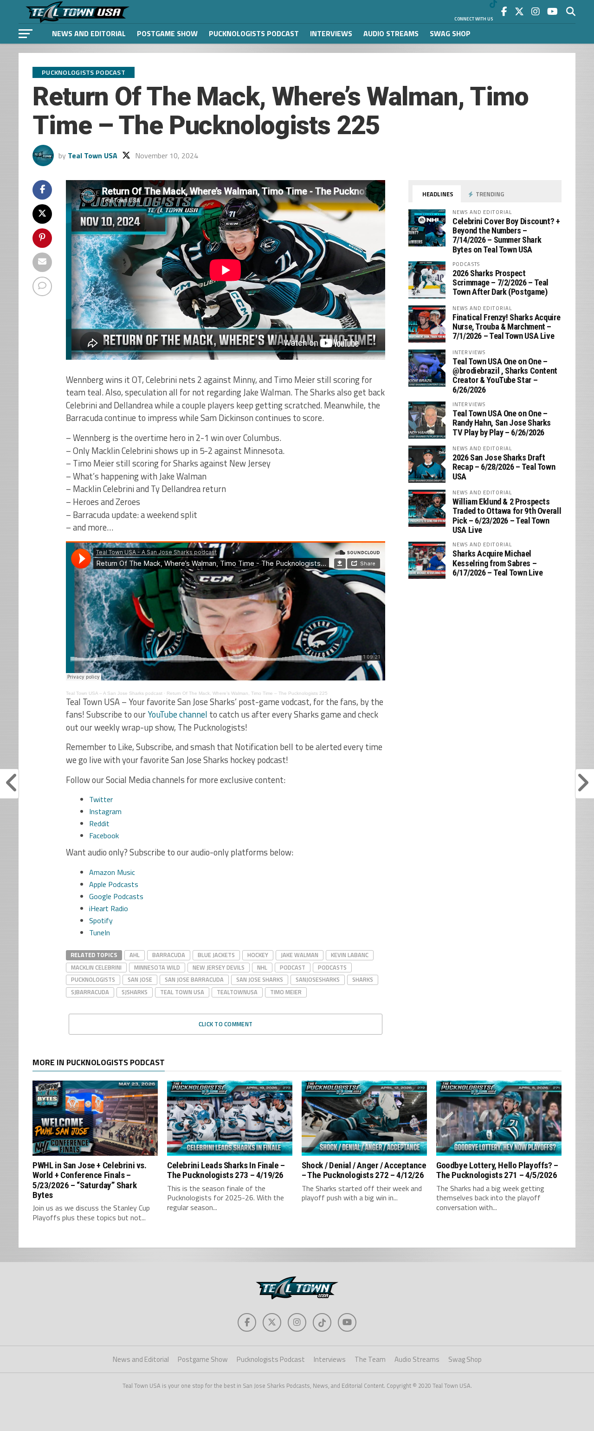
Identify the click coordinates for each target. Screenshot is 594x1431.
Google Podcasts (116, 896)
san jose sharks (259, 979)
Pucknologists (93, 979)
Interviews (331, 33)
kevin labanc (349, 954)
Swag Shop (450, 33)
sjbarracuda (90, 992)
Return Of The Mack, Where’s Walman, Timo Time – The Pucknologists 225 (247, 693)
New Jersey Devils (219, 967)
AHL (134, 954)
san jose (140, 979)
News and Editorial (89, 33)
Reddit (99, 823)
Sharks (362, 979)
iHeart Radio (108, 908)
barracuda (168, 954)
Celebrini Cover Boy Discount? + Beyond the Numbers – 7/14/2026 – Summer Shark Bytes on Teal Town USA (506, 235)
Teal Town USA (92, 155)
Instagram (105, 811)
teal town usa (182, 992)
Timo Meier (286, 992)
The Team (370, 1359)
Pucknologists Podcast (254, 33)
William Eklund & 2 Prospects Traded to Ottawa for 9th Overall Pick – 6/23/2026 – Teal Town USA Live (506, 516)
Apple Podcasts (113, 884)
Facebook (104, 835)
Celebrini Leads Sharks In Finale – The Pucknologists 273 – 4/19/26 (226, 1170)
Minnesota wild (157, 967)
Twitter (101, 799)
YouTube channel (177, 714)
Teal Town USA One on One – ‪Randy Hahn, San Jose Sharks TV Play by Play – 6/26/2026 (501, 422)
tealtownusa (237, 992)
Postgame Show (167, 33)
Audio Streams (391, 33)
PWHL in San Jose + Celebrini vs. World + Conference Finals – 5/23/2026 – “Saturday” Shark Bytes (89, 1180)
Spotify (101, 920)
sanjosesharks (318, 979)
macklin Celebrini (96, 967)
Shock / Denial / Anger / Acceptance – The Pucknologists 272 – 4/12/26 (364, 1170)
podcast (292, 967)
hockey (257, 954)
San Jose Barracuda (194, 979)
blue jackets (216, 954)
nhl (262, 967)
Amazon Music (112, 872)
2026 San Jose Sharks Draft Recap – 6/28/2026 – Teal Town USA (503, 467)
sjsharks (135, 992)
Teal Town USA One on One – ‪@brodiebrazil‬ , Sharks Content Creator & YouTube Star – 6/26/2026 (504, 375)
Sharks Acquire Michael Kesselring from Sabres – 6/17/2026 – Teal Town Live (497, 563)
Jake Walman (299, 954)
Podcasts (332, 967)
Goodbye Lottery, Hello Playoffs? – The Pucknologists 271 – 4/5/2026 (497, 1170)
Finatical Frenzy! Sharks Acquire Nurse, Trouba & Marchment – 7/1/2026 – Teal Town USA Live (506, 326)
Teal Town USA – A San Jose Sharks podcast (114, 693)
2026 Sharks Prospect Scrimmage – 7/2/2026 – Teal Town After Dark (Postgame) (500, 282)
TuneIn (99, 932)
